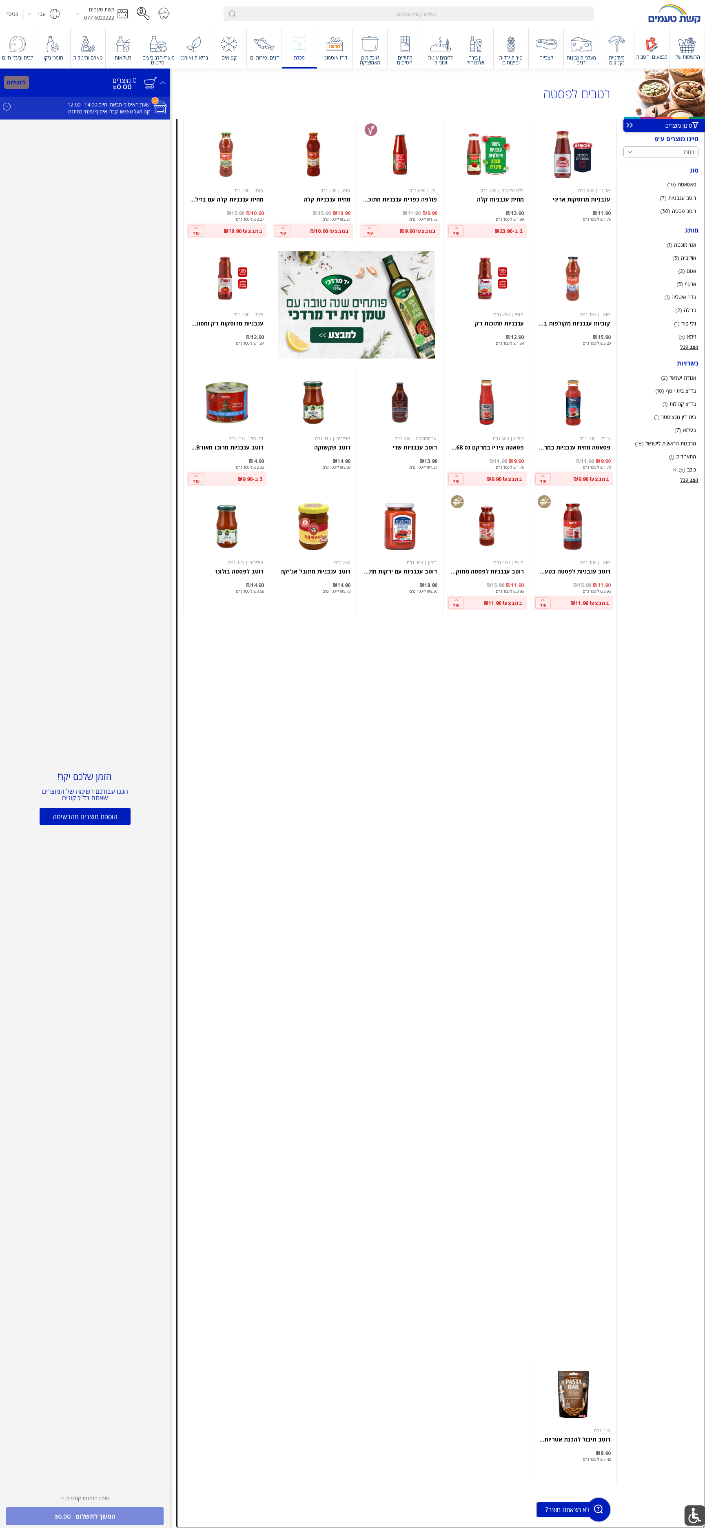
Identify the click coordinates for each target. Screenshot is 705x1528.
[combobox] (408, 14)
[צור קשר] (163, 14)
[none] (573, 181)
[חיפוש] (232, 14)
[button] (99, 14)
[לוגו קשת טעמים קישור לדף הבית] (674, 14)
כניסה (11, 14)
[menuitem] (687, 48)
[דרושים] (143, 14)
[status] (125, 80)
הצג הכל (689, 347)
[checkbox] (660, 184)
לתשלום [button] (16, 82)
